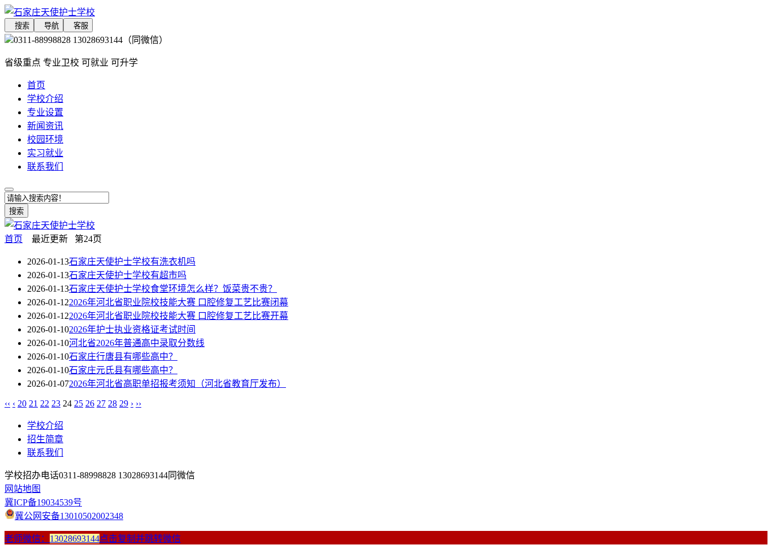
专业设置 (45, 112)
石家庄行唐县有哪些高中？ (123, 356)
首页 (36, 85)
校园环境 (45, 139)
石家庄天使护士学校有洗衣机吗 (132, 261)
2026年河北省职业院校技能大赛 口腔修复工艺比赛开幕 (178, 316)
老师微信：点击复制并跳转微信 (93, 538)
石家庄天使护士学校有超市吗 (128, 275)
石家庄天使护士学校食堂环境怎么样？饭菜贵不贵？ (173, 288)
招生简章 (45, 439)
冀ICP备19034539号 (43, 502)
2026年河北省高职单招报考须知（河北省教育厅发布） (177, 383)
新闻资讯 (45, 126)
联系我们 (45, 166)
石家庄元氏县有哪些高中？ (123, 370)
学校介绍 (45, 98)
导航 (48, 25)
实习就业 (45, 153)
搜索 (19, 25)
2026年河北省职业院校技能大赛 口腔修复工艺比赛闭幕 (178, 302)
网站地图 (23, 489)
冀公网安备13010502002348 (69, 516)
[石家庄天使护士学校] (294, 11)
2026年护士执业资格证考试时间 (132, 329)
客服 (78, 25)
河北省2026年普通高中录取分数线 (137, 343)
